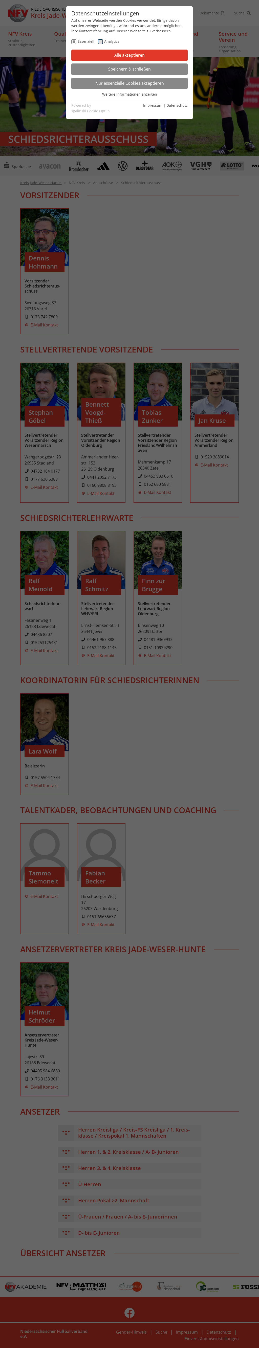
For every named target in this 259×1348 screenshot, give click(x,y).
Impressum (152, 105)
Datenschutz (177, 105)
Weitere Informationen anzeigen (129, 94)
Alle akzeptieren (129, 55)
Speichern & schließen (129, 69)
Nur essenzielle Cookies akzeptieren (129, 83)
